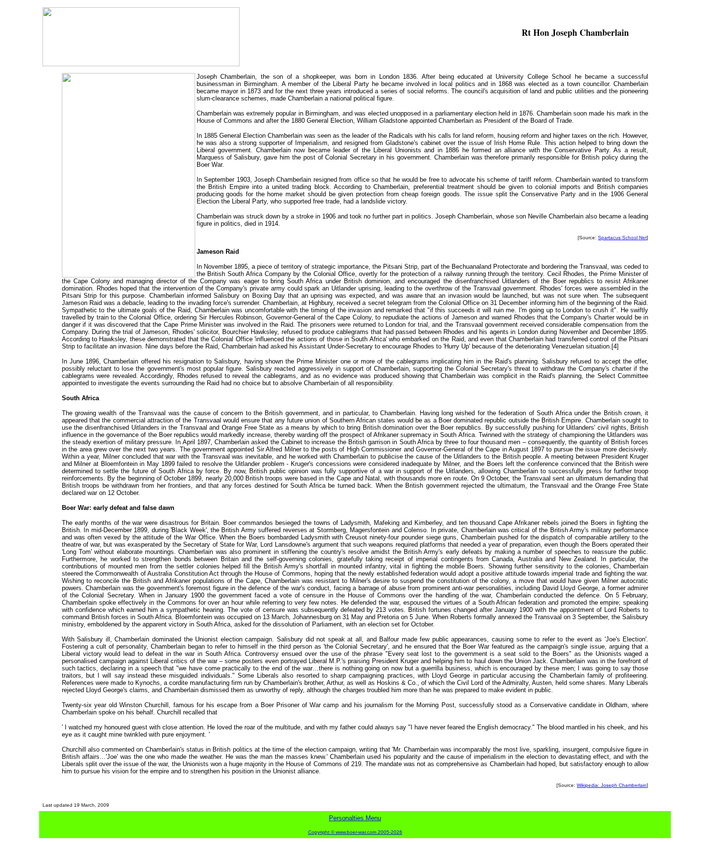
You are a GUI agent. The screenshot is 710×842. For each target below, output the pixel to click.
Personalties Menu (355, 818)
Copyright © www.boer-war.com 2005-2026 (355, 832)
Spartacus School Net (622, 237)
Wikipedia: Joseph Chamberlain (612, 785)
